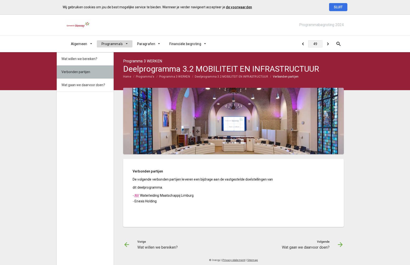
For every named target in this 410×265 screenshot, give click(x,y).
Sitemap (252, 260)
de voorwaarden (239, 7)
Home (127, 76)
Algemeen (79, 44)
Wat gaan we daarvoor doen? (83, 85)
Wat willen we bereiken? (79, 59)
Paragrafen (146, 44)
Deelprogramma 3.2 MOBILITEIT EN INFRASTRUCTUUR (231, 76)
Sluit (338, 7)
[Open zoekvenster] (338, 43)
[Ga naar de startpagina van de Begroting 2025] (78, 24)
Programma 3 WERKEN (174, 76)
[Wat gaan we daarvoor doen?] (327, 43)
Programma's (112, 44)
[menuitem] (81, 43)
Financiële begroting (185, 44)
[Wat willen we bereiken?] (303, 43)
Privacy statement (233, 260)
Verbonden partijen (285, 76)
